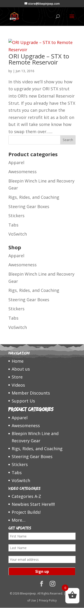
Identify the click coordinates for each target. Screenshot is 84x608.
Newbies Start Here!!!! (33, 504)
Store (17, 377)
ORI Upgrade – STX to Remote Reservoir (38, 59)
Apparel (16, 162)
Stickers (16, 215)
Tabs (13, 225)
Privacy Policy (48, 600)
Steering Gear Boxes (28, 206)
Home (18, 361)
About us (21, 369)
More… (18, 520)
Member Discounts (31, 393)
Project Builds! (26, 512)
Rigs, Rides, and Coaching (33, 197)
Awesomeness (22, 171)
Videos (18, 385)
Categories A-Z (26, 496)
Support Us (23, 401)
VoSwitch (17, 234)
